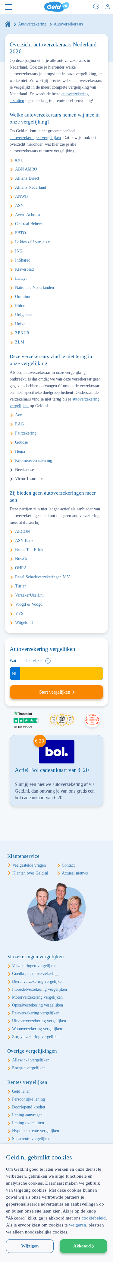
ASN (19, 205)
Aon (18, 415)
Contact (68, 865)
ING (19, 251)
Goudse (21, 442)
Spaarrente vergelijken (31, 1138)
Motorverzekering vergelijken (37, 997)
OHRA (21, 568)
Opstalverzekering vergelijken (37, 1005)
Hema (20, 451)
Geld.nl (56, 7)
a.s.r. (19, 160)
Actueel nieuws (75, 873)
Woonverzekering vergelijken (37, 1029)
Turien (21, 586)
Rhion (20, 305)
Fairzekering (25, 433)
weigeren (77, 1225)
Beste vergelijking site (92, 719)
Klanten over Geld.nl (30, 873)
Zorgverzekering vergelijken (36, 1036)
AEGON (22, 531)
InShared (22, 260)
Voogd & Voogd (28, 604)
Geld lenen (21, 1091)
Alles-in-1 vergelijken (30, 1060)
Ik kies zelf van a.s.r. (33, 242)
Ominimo (23, 296)
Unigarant (23, 315)
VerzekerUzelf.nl (29, 595)
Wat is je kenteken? (26, 660)
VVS (19, 613)
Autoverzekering (32, 24)
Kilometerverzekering (33, 460)
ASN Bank (24, 540)
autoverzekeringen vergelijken (35, 137)
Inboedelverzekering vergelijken (39, 989)
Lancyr (21, 278)
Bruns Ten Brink (29, 549)
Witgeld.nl (24, 622)
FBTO (20, 233)
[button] (56, 1251)
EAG (19, 424)
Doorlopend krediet (28, 1107)
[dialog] (56, 1203)
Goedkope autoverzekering (35, 973)
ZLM (19, 342)
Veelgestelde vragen (29, 865)
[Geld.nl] (8, 24)
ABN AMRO (26, 169)
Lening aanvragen (27, 1115)
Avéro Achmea (27, 214)
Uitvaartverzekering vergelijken (39, 1021)
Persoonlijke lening (28, 1099)
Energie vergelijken (29, 1068)
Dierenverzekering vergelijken (38, 981)
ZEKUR (22, 333)
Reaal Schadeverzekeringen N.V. (43, 577)
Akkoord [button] (82, 1245)
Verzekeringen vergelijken (34, 965)
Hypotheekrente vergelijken (35, 1130)
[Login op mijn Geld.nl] (107, 7)
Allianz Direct (27, 178)
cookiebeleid (94, 1218)
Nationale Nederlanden (34, 287)
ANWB (21, 196)
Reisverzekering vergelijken (35, 1013)
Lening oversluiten (28, 1123)
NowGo (21, 559)
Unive (20, 324)
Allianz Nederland (30, 187)
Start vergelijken (54, 692)
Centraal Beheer (28, 224)
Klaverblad (24, 269)
